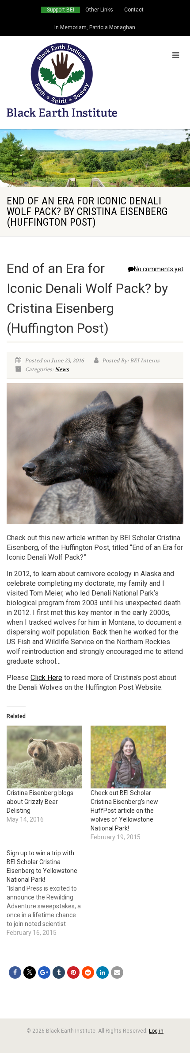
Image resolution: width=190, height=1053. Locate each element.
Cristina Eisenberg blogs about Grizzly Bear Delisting (40, 801)
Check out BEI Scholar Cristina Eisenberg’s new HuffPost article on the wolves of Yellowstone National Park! (124, 810)
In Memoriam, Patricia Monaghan (94, 27)
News (62, 369)
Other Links (99, 10)
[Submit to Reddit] (88, 972)
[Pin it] (73, 972)
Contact (134, 10)
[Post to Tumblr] (59, 972)
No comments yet (158, 269)
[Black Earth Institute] (63, 80)
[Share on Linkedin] (102, 972)
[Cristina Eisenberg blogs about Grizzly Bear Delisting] (44, 757)
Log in (156, 1031)
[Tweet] (29, 972)
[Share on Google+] (44, 972)
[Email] (117, 972)
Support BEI (60, 10)
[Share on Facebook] (15, 972)
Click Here (46, 677)
